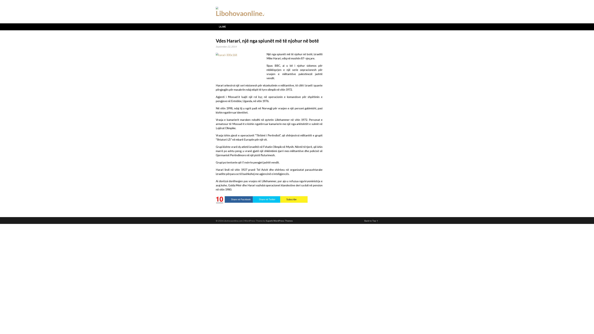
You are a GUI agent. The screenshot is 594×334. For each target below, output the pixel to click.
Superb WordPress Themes (279, 220)
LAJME (222, 27)
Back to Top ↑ (371, 220)
